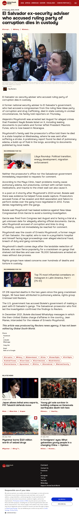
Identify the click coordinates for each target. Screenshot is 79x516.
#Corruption (6, 29)
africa (27, 3)
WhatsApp (44, 483)
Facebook (6, 336)
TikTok (43, 478)
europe (42, 3)
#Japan (22, 411)
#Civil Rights (67, 357)
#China (43, 449)
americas (35, 3)
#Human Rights (54, 357)
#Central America (10, 364)
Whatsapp (6, 342)
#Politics (36, 364)
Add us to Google (9, 350)
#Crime (43, 357)
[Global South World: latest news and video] (9, 3)
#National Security (62, 364)
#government (24, 364)
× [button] (77, 489)
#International (47, 364)
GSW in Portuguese (64, 3)
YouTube (44, 480)
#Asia (4, 411)
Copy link (6, 345)
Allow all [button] (62, 499)
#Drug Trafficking (16, 449)
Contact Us (44, 468)
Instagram (44, 475)
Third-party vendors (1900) (20, 501)
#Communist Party (52, 449)
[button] (27, 513)
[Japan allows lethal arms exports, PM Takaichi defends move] (20, 395)
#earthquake (55, 411)
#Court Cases (24, 361)
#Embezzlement (26, 29)
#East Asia (13, 411)
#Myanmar (6, 449)
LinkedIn (6, 340)
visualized (51, 3)
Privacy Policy (14, 510)
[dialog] (39, 501)
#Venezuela (44, 411)
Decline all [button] (62, 504)
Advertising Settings (11, 508)
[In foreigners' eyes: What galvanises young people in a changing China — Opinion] (59, 432)
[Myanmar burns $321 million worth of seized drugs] (20, 432)
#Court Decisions (39, 361)
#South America (54, 361)
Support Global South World (50, 485)
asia (22, 3)
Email (5, 348)
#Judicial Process (10, 361)
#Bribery (16, 29)
